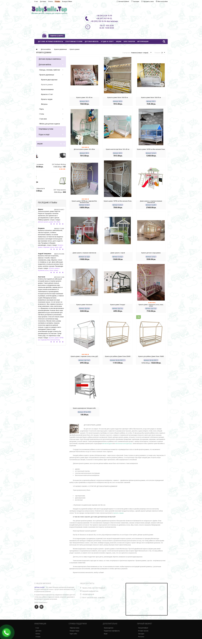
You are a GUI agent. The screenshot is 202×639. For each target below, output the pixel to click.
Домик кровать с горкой (117, 253)
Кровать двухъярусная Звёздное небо (84, 408)
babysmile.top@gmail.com (90, 591)
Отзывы (57, 1)
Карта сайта (73, 634)
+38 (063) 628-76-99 (88, 594)
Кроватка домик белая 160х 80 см (117, 97)
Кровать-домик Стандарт (117, 304)
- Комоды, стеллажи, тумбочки (49, 70)
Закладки (141, 634)
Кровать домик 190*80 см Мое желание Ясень (118, 201)
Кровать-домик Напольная (84, 304)
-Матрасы (44, 104)
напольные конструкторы (123, 443)
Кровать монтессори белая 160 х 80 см (117, 149)
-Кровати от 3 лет (47, 94)
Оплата (50, 1)
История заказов (143, 631)
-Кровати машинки (47, 89)
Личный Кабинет (143, 628)
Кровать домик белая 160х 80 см (151, 97)
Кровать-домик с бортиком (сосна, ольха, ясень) (151, 305)
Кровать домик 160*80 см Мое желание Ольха (151, 149)
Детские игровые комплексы (50, 41)
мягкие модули (107, 443)
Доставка (43, 1)
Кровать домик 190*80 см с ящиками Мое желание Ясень (84, 201)
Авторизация (142, 41)
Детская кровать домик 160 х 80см (49, 222)
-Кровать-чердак (46, 99)
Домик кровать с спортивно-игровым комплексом (151, 201)
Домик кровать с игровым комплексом (84, 253)
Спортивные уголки (73, 41)
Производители (108, 628)
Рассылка (141, 636)
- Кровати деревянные (46, 75)
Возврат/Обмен (67, 1)
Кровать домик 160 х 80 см (84, 97)
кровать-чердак (118, 513)
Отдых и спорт (107, 41)
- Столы (41, 114)
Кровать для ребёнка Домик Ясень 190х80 (151, 356)
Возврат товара (74, 631)
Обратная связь (74, 628)
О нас (36, 1)
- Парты (41, 109)
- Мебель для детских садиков (49, 124)
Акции (118, 41)
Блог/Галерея (129, 41)
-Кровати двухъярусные (49, 80)
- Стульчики (43, 119)
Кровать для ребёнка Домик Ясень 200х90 (117, 356)
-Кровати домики (47, 84)
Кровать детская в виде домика (151, 253)
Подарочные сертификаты (112, 631)
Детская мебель (92, 41)
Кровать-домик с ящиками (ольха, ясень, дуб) (84, 356)
